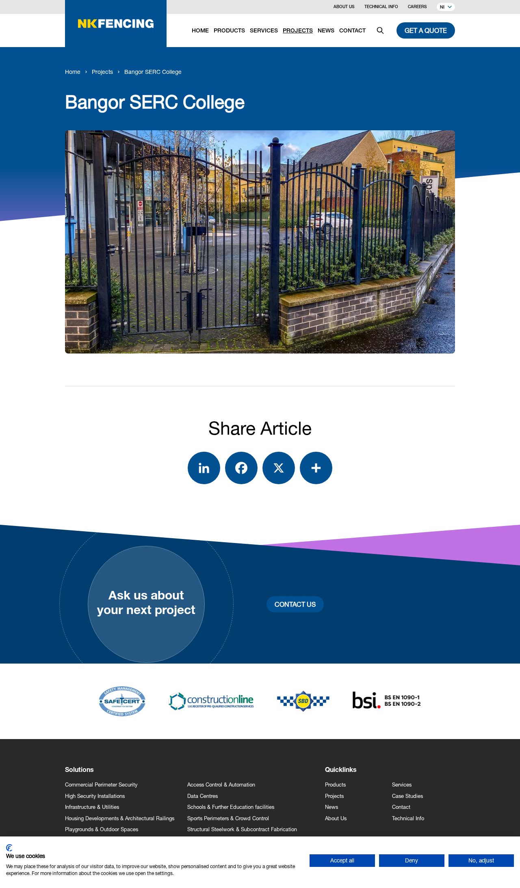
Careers (417, 7)
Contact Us (295, 604)
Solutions (79, 770)
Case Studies (407, 796)
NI (442, 7)
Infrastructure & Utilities (92, 807)
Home (72, 71)
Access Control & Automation (221, 785)
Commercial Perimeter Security (101, 785)
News (331, 807)
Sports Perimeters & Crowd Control (228, 818)
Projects (102, 71)
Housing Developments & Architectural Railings (119, 818)
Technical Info (381, 7)
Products (335, 785)
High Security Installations (95, 796)
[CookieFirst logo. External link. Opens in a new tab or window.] (9, 847)
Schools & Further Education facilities (230, 807)
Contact (401, 807)
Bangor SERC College (153, 71)
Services (402, 785)
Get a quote (426, 30)
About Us (344, 7)
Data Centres (202, 796)
